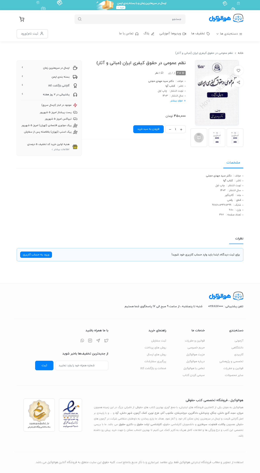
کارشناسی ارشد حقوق (149, 424)
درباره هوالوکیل (195, 361)
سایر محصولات (234, 375)
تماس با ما (126, 33)
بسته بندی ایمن (60, 77)
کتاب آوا (170, 86)
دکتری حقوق (126, 424)
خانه (240, 53)
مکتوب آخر (167, 413)
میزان (240, 413)
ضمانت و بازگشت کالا (153, 368)
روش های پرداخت (155, 348)
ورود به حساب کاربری (36, 255)
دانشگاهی (237, 348)
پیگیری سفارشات (155, 361)
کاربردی (238, 354)
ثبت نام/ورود (29, 33)
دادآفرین (193, 413)
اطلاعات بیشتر (61, 149)
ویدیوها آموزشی (170, 33)
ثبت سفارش (158, 341)
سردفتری (202, 424)
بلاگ (146, 33)
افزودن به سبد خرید (148, 129)
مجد (233, 413)
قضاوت (213, 424)
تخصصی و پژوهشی (231, 361)
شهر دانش (126, 413)
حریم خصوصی (196, 348)
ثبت (44, 365)
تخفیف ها (198, 33)
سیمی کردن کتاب (194, 375)
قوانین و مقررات (233, 368)
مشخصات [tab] (233, 162)
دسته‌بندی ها (229, 34)
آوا (117, 413)
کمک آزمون (140, 413)
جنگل (213, 413)
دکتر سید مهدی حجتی (161, 81)
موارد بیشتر (176, 100)
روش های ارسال (156, 354)
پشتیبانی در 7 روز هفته (56, 94)
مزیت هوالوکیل (195, 354)
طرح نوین (153, 413)
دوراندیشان (181, 413)
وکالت (222, 424)
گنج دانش (224, 413)
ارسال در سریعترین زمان (56, 68)
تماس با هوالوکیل (194, 368)
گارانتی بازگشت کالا (58, 85)
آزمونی (239, 341)
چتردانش (204, 413)
